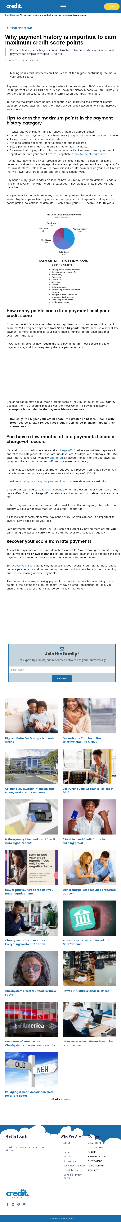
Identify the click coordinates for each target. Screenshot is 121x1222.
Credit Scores (11, 15)
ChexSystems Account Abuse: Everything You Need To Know (25, 942)
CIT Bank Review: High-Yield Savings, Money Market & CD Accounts (30, 790)
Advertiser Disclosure (21, 27)
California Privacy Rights (72, 1176)
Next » (67, 1099)
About (66, 1142)
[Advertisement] (63, 374)
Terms (66, 1152)
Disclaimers (69, 1161)
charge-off (56, 457)
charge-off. (65, 450)
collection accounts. (51, 489)
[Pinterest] (18, 1204)
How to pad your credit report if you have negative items (29, 891)
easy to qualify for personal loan (44, 481)
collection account (77, 493)
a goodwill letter (81, 135)
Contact (67, 1147)
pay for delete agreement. (91, 154)
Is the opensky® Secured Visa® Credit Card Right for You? (30, 841)
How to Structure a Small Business (86, 991)
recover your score (23, 565)
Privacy (67, 1156)
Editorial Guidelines (73, 1170)
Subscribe (62, 678)
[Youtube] (24, 1204)
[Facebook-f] (7, 1204)
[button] (62, 27)
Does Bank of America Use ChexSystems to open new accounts (30, 1043)
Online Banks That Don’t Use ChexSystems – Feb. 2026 (82, 740)
